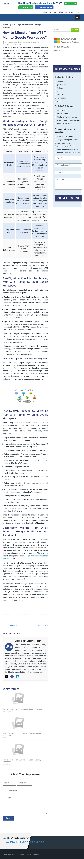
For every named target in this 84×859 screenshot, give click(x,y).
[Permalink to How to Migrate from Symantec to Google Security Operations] (25, 749)
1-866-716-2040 (44, 7)
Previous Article (10, 625)
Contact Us (74, 12)
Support (53, 12)
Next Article (42, 625)
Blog (45, 12)
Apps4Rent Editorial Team (28, 641)
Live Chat (71, 3)
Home (5, 25)
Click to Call (26, 7)
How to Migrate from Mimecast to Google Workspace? (23, 709)
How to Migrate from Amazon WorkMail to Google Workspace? (22, 734)
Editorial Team (16, 44)
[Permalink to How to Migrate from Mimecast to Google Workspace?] (25, 698)
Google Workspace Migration (29, 42)
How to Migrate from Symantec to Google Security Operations (22, 761)
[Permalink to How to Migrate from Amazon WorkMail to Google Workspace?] (25, 723)
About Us (63, 12)
